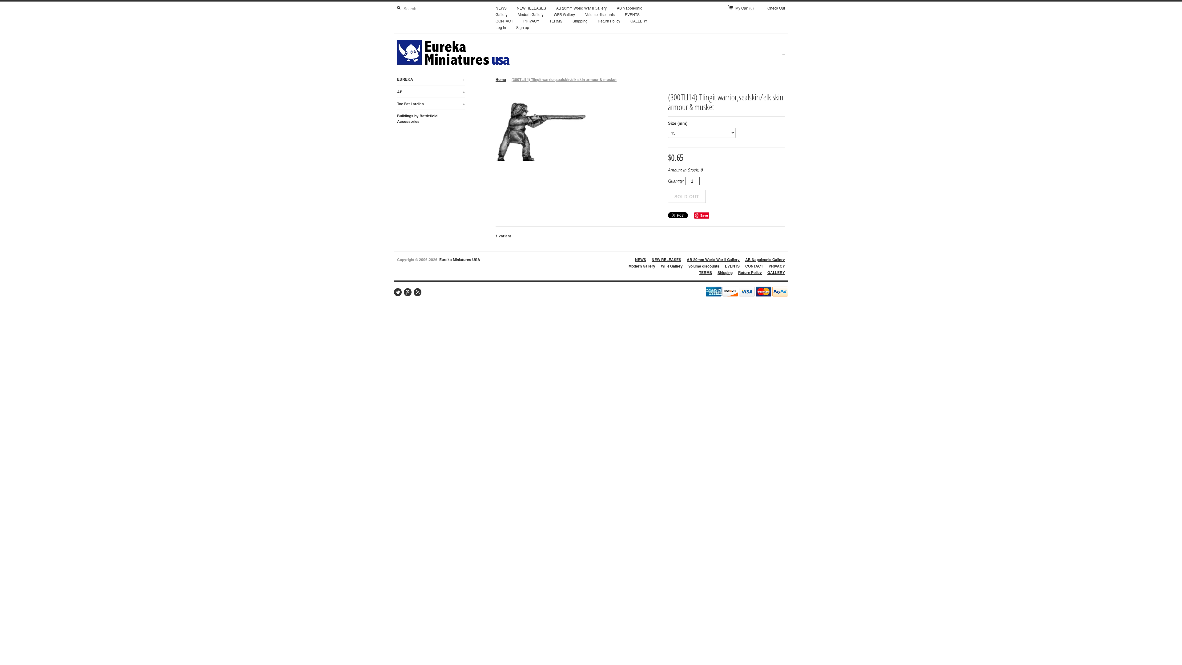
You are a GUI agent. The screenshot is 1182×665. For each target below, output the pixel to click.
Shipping (580, 20)
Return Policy (609, 20)
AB (431, 92)
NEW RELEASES (531, 7)
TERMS (555, 20)
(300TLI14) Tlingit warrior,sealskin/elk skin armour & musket (564, 79)
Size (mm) (677, 123)
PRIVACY (531, 20)
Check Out (776, 7)
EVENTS (632, 14)
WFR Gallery (564, 14)
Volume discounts (600, 14)
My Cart (744, 7)
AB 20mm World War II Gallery (581, 7)
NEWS (501, 7)
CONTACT (504, 20)
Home (501, 79)
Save (704, 215)
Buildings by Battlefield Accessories (417, 118)
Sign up (522, 27)
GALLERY (638, 20)
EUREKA (431, 79)
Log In (501, 27)
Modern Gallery (531, 14)
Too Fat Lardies (431, 104)
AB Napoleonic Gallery (765, 259)
